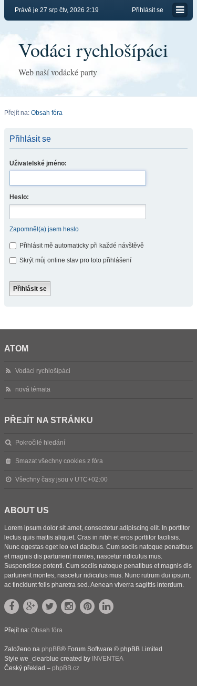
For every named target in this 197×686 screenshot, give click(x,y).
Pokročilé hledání (40, 442)
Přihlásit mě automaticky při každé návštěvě (81, 245)
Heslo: (19, 197)
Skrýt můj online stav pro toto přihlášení (74, 260)
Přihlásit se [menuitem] (147, 10)
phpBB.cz (65, 668)
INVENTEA (107, 658)
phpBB (51, 649)
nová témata (32, 389)
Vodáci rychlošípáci (93, 49)
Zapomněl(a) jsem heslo (44, 229)
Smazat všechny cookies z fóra (59, 461)
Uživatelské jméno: (38, 163)
